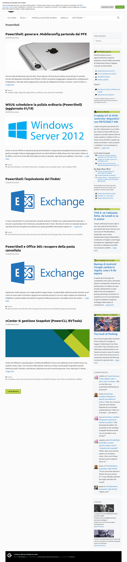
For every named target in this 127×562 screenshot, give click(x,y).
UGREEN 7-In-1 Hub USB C (106, 196)
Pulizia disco (33, 167)
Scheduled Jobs (44, 167)
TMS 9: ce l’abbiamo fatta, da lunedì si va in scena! (106, 215)
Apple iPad (22, 92)
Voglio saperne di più (28, 9)
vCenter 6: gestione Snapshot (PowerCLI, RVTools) (43, 321)
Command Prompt (14, 234)
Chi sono (11, 18)
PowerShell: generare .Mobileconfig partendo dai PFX (46, 34)
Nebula (64, 18)
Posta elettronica (68, 234)
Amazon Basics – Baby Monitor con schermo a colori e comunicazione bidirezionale (108, 179)
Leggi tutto (9, 85)
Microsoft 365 (38, 234)
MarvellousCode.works (44, 18)
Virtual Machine (70, 379)
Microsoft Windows (14, 167)
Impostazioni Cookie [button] (107, 7)
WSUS (74, 167)
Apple (16, 92)
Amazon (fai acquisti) (106, 71)
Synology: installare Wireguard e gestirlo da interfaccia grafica (109, 419)
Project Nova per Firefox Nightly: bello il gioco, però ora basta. (109, 378)
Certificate (39, 92)
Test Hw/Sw (61, 379)
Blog (22, 18)
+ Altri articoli (13, 391)
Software (77, 18)
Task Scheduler (67, 167)
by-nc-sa (61, 556)
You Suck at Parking (105, 333)
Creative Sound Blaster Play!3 (107, 193)
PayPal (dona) (103, 80)
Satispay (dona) (104, 77)
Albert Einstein (99, 526)
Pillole (60, 234)
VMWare (79, 379)
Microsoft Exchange (50, 234)
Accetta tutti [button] (119, 7)
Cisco (45, 92)
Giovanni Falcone (100, 545)
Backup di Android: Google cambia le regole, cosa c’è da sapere (105, 268)
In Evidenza (11, 379)
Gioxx (16, 556)
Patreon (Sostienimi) (106, 95)
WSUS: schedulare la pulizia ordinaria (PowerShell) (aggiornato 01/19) (43, 106)
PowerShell (59, 92)
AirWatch (11, 92)
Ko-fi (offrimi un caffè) (107, 74)
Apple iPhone (31, 92)
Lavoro (10, 90)
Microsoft (51, 92)
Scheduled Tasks (55, 167)
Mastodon (66, 556)
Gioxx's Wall (28, 556)
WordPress (35, 556)
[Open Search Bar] (118, 17)
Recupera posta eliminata (67, 309)
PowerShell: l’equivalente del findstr (33, 179)
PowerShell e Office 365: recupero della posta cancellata (40, 248)
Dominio (23, 234)
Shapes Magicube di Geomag (106, 175)
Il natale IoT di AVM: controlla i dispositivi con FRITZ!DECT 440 (106, 118)
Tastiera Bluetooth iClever (105, 198)
